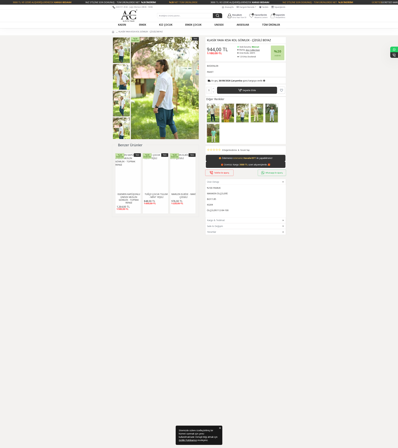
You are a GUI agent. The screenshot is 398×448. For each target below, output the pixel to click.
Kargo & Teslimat (216, 220)
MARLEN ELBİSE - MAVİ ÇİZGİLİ (183, 195)
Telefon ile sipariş (221, 172)
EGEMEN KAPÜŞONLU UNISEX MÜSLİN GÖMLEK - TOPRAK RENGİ (129, 198)
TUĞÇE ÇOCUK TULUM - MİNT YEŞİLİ (156, 195)
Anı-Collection (253, 49)
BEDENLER (212, 65)
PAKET (210, 71)
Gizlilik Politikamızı (188, 440)
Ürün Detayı (213, 181)
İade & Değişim (215, 226)
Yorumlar (211, 231)
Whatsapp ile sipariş (274, 172)
